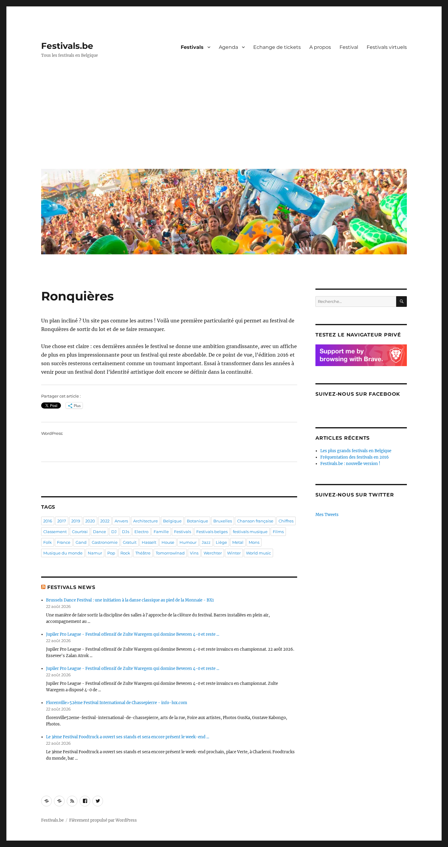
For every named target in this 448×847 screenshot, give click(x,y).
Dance (99, 531)
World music (258, 553)
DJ (114, 531)
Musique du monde (63, 553)
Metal (238, 542)
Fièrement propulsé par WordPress (103, 820)
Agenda (228, 47)
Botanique (197, 520)
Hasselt (149, 542)
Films (278, 531)
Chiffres (286, 520)
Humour (188, 542)
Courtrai (80, 531)
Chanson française (255, 520)
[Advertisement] (225, 118)
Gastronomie (105, 542)
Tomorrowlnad (170, 553)
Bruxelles (222, 520)
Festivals (192, 47)
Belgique (172, 520)
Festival (349, 47)
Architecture (145, 520)
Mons (254, 542)
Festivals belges (212, 531)
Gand (81, 542)
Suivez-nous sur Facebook (357, 394)
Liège (221, 542)
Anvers (121, 520)
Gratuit (130, 542)
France (63, 542)
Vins (194, 553)
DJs (125, 531)
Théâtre (143, 553)
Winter (234, 553)
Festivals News (71, 587)
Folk (47, 542)
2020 (90, 520)
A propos (320, 47)
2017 (61, 520)
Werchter (213, 553)
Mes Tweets (327, 514)
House (168, 542)
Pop (111, 553)
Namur (95, 553)
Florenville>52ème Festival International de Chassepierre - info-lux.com (116, 702)
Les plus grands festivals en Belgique (355, 450)
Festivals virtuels (387, 47)
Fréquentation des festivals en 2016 (354, 457)
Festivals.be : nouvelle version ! (350, 463)
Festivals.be (67, 46)
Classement (55, 531)
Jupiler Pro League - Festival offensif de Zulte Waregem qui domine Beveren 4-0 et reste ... (132, 634)
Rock (125, 553)
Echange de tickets (277, 47)
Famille (161, 531)
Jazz (206, 542)
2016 (47, 520)
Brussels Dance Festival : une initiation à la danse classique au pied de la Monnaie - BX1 (130, 600)
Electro (141, 531)
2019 (75, 520)
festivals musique (250, 531)
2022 (104, 520)
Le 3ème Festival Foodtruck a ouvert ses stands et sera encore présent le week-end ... (127, 737)
